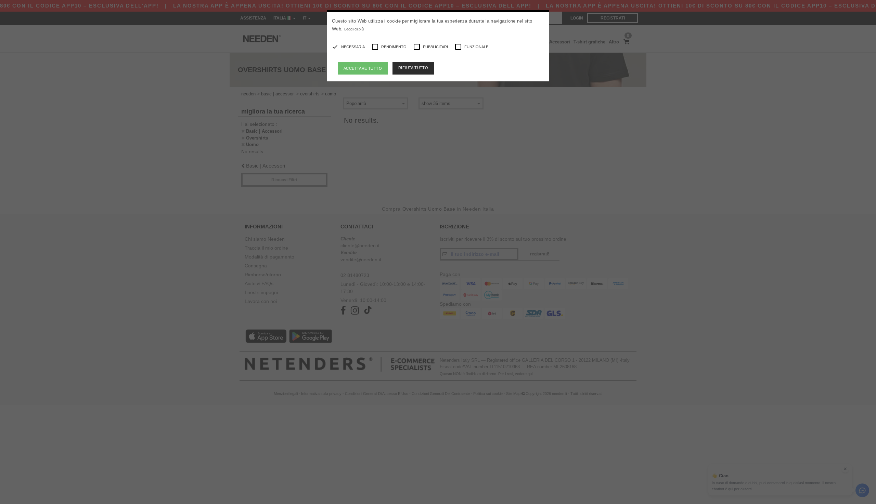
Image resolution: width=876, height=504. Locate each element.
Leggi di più (354, 29)
